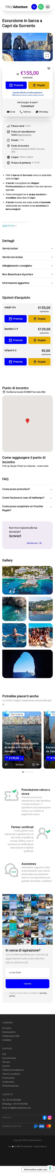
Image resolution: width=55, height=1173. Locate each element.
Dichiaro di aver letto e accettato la (28, 994)
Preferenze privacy (10, 1086)
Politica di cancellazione (13, 1070)
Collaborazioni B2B (10, 1036)
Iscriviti (27, 983)
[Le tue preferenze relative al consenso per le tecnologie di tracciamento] (50, 1168)
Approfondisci (24, 135)
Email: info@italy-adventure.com (16, 1108)
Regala (41, 85)
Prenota (18, 85)
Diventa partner (9, 1032)
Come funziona (9, 1058)
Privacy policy (8, 1078)
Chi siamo (6, 1028)
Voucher (6, 1066)
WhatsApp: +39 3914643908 (15, 1104)
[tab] (23, 772)
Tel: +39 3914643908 (11, 1100)
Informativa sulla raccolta (37, 1169)
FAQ (4, 1054)
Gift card (6, 1062)
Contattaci (6, 1040)
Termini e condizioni (11, 1074)
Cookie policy (8, 1082)
